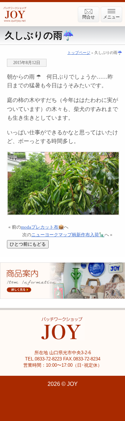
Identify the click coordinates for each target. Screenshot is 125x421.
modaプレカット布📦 (42, 227)
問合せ (88, 17)
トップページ (78, 52)
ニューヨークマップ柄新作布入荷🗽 (68, 234)
